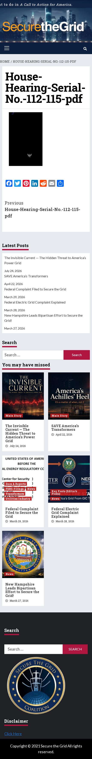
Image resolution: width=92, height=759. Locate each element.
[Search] (85, 49)
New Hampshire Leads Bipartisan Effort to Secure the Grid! (43, 317)
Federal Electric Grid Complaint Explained (34, 302)
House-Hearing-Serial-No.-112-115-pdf (42, 209)
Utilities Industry (18, 498)
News (31, 488)
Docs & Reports (16, 484)
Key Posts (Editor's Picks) (64, 492)
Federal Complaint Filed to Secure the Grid (35, 289)
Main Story (14, 415)
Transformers (15, 493)
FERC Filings (15, 488)
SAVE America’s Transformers (26, 276)
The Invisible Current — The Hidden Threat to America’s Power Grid (45, 260)
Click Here (13, 733)
